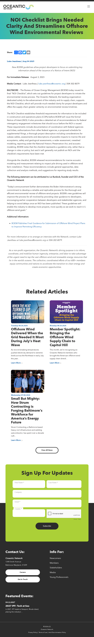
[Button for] (88, 6)
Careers (23, 572)
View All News (47, 450)
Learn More (16, 363)
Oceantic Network (47, 629)
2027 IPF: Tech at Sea (17, 605)
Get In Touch (23, 579)
